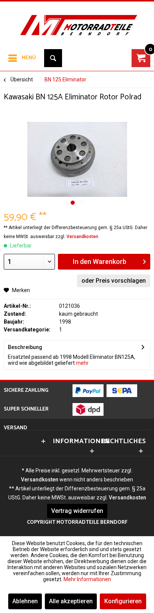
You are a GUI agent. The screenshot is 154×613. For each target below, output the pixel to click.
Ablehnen (25, 601)
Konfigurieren (123, 601)
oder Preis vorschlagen (113, 280)
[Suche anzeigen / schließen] (53, 58)
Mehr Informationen (87, 579)
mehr (82, 363)
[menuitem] (22, 58)
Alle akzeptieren (71, 601)
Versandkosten (82, 236)
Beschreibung (25, 347)
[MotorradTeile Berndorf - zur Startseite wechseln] (77, 20)
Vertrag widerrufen (77, 510)
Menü (29, 58)
